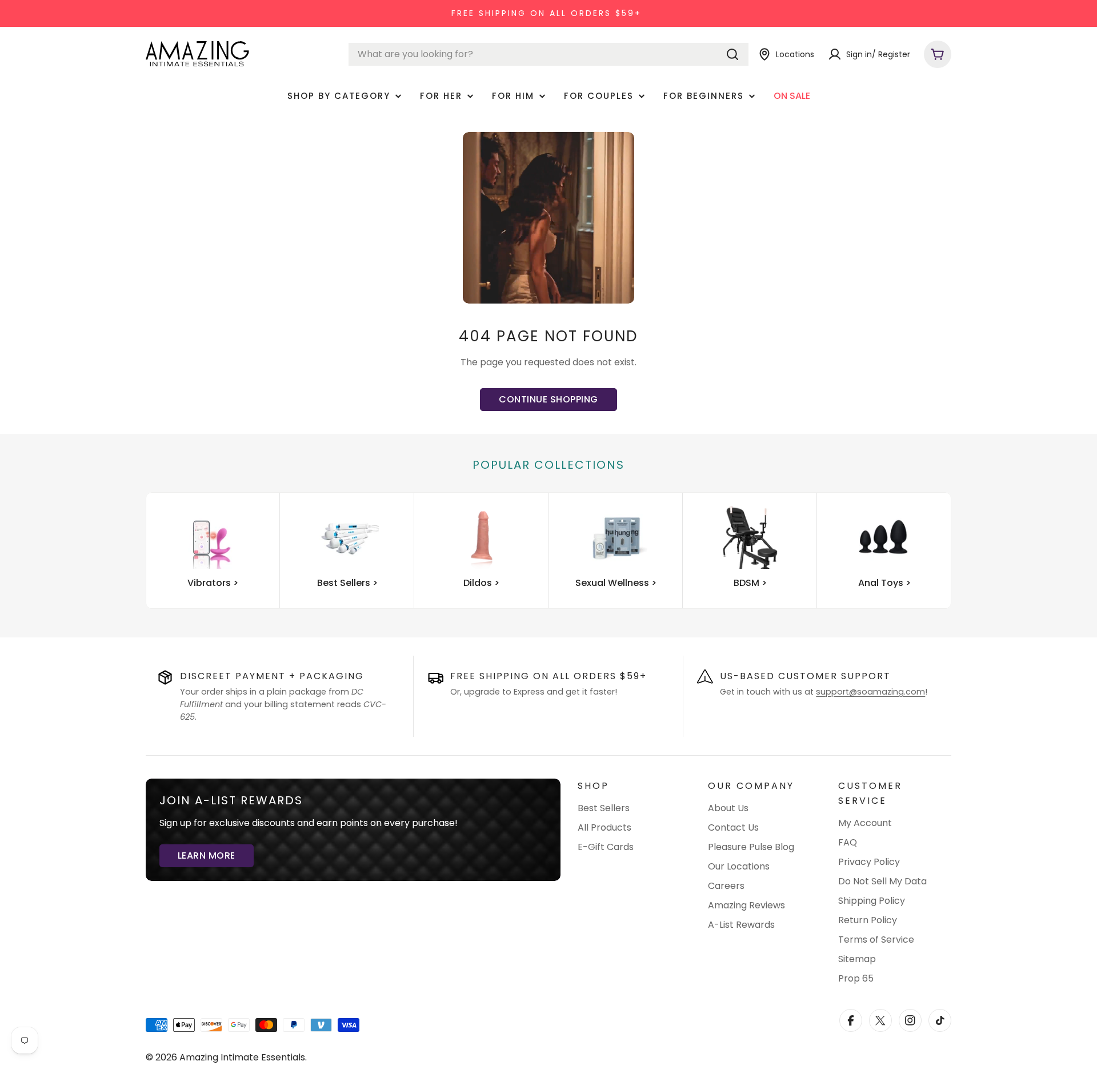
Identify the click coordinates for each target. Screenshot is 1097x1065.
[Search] (732, 54)
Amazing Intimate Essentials (242, 1057)
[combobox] (548, 54)
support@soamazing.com (870, 691)
